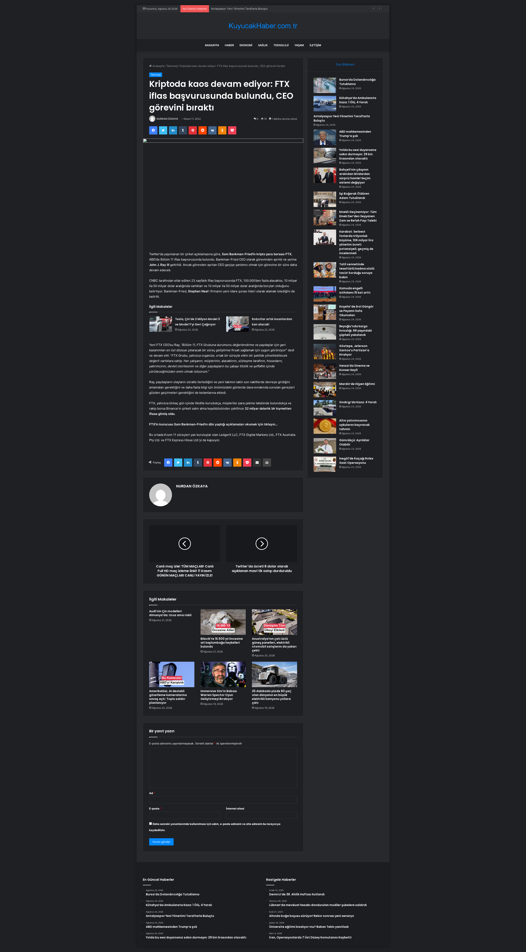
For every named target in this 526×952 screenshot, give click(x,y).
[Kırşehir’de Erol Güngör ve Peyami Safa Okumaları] (325, 312)
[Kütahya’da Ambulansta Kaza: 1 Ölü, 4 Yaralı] (325, 103)
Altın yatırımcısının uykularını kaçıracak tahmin (354, 424)
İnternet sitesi (235, 808)
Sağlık (263, 45)
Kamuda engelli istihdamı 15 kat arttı (354, 290)
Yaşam (299, 45)
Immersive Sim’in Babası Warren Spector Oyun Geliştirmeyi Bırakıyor (219, 695)
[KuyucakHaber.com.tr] (263, 26)
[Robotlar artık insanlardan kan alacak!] (237, 324)
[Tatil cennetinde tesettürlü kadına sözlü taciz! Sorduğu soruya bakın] (325, 270)
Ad (152, 793)
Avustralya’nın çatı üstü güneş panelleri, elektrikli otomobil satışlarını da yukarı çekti (274, 644)
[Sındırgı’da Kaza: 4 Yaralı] (325, 408)
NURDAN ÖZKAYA (167, 118)
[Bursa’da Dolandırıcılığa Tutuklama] (325, 85)
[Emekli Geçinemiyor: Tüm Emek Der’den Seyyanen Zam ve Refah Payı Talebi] (325, 217)
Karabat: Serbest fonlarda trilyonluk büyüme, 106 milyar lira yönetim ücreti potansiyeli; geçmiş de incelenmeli (356, 242)
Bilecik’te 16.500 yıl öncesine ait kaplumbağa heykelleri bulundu (222, 643)
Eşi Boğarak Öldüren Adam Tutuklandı (354, 196)
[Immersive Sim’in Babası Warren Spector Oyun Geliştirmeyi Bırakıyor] (223, 674)
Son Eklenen (345, 64)
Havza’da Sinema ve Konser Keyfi (354, 368)
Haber (229, 45)
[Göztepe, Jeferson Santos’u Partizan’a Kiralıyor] (325, 351)
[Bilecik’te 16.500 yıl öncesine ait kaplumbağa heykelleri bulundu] (223, 622)
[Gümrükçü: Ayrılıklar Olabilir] (325, 446)
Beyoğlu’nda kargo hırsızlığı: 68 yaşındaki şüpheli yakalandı (355, 330)
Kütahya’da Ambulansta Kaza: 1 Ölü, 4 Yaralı (357, 100)
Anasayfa (212, 45)
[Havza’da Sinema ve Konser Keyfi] (325, 371)
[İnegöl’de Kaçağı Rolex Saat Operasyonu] (325, 464)
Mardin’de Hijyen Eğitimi (357, 384)
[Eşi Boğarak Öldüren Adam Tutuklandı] (325, 199)
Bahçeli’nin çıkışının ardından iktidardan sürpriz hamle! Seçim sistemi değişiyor (354, 176)
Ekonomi (246, 45)
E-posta (155, 808)
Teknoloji (281, 45)
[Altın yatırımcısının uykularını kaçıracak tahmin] (325, 426)
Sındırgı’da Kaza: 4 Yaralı (358, 402)
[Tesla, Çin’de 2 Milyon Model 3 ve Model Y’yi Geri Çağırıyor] (160, 324)
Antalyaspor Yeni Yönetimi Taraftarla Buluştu (239, 8)
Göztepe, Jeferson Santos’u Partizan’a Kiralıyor (354, 350)
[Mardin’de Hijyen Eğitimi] (325, 389)
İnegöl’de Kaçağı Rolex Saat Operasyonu (356, 460)
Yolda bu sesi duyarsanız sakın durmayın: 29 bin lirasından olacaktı (357, 154)
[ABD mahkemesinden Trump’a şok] (325, 137)
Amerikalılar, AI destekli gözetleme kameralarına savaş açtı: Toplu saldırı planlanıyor (168, 697)
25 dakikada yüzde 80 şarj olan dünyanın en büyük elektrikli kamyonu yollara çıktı (271, 697)
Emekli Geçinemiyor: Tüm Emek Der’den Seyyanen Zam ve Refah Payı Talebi (358, 216)
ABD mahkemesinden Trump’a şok (355, 134)
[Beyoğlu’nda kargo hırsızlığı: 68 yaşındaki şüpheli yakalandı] (325, 332)
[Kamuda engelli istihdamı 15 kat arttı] (325, 294)
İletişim (315, 45)
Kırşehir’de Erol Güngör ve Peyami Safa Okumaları (356, 310)
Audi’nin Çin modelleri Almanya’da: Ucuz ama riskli (170, 613)
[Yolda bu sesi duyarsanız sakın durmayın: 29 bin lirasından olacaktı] (325, 155)
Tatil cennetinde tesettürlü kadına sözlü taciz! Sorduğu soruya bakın (356, 270)
